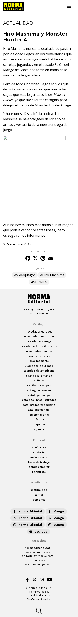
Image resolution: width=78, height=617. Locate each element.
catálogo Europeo (39, 385)
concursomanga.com (37, 564)
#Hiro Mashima (52, 275)
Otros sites (39, 540)
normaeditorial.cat (37, 548)
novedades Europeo (39, 331)
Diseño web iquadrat (39, 599)
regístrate (39, 472)
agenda (39, 429)
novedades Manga (39, 341)
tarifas (39, 494)
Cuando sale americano (39, 370)
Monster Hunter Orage (53, 105)
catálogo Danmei (39, 409)
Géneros (39, 419)
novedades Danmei (39, 351)
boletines (39, 499)
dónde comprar (39, 467)
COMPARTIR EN (39, 251)
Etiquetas (39, 424)
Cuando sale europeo (39, 366)
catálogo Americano (39, 390)
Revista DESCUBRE (39, 356)
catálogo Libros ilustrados (39, 400)
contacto (39, 452)
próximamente (39, 361)
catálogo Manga (39, 395)
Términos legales (39, 592)
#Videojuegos (25, 275)
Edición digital (39, 414)
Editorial (39, 440)
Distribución (39, 482)
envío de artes (39, 457)
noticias (39, 380)
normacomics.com (37, 552)
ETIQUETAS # (39, 268)
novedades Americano (39, 336)
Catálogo (39, 324)
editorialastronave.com (37, 556)
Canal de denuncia (39, 595)
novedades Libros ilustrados (39, 346)
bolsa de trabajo (39, 462)
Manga (58, 511)
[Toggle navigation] (69, 6)
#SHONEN (39, 282)
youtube (41, 531)
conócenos (39, 447)
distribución (39, 490)
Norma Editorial (30, 511)
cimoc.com (37, 560)
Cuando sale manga (39, 375)
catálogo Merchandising (39, 405)
